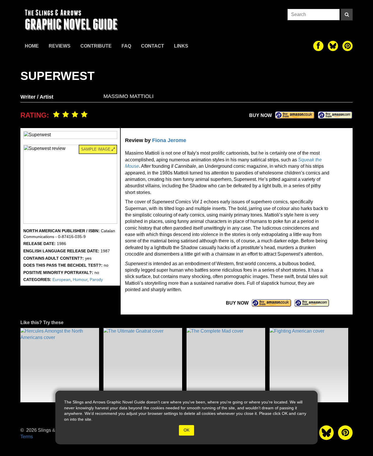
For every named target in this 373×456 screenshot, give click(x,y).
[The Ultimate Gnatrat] (142, 365)
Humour (80, 279)
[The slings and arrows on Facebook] (318, 46)
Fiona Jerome (169, 140)
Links (181, 45)
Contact (152, 45)
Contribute (96, 45)
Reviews (60, 45)
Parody (96, 279)
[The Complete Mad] (225, 365)
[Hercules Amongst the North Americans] (59, 365)
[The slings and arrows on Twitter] (333, 46)
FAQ (126, 45)
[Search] (347, 14)
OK (186, 430)
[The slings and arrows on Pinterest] (347, 46)
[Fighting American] (309, 365)
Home (32, 45)
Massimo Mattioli (128, 96)
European (61, 279)
